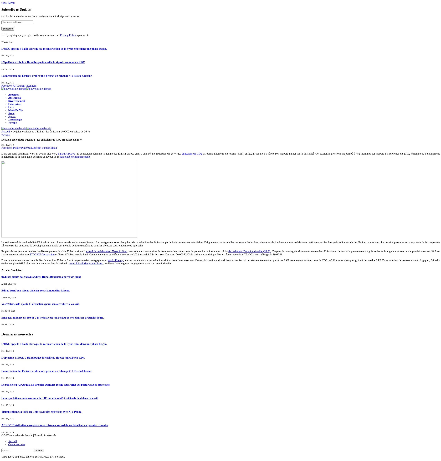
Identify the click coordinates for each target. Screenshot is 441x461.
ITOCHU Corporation (42, 254)
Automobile (14, 97)
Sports (12, 116)
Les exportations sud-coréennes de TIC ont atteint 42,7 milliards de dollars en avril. (49, 398)
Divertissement (16, 101)
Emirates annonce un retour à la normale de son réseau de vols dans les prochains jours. (52, 317)
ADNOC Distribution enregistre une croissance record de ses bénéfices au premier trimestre (54, 425)
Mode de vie (15, 110)
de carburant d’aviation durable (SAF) (249, 251)
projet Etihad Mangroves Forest (86, 263)
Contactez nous (16, 444)
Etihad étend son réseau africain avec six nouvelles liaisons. (35, 290)
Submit (38, 450)
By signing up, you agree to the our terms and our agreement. (47, 35)
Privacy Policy (68, 35)
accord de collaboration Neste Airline (106, 251)
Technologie (15, 119)
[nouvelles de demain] (26, 88)
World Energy (116, 260)
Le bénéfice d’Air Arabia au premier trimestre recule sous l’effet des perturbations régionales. (55, 384)
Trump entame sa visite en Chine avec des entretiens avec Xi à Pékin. (41, 411)
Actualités (13, 94)
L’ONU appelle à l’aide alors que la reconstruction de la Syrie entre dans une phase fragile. (54, 48)
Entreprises (14, 104)
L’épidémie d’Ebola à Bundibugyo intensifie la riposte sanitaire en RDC (43, 62)
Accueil (5, 131)
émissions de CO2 (192, 153)
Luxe (11, 107)
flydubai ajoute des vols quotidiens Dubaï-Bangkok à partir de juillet (41, 276)
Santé (11, 113)
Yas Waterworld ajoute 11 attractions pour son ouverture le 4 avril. (40, 304)
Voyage (12, 122)
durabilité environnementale (75, 156)
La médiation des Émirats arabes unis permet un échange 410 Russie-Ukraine (46, 75)
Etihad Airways (67, 153)
